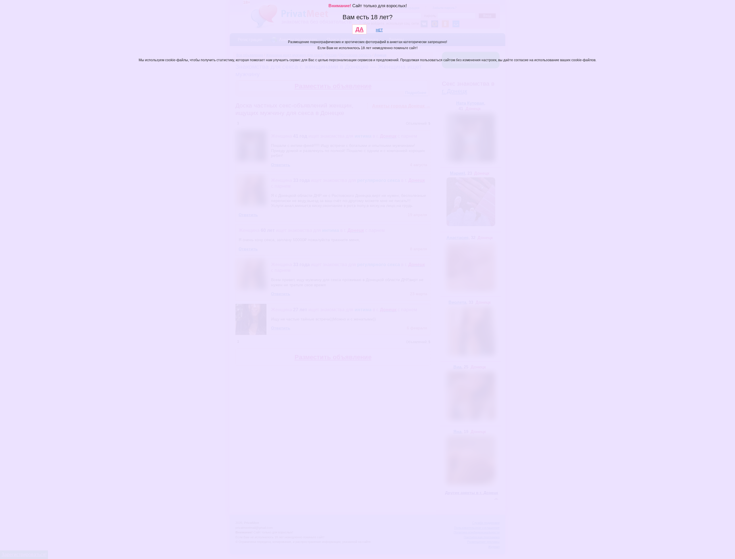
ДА (359, 29)
